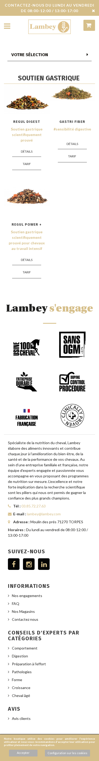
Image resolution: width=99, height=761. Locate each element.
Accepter (23, 752)
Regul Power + (27, 224)
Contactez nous (25, 619)
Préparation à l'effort (29, 664)
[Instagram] (29, 564)
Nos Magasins (23, 611)
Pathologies (22, 672)
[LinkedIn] (44, 564)
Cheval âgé (21, 695)
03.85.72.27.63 (33, 506)
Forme (17, 679)
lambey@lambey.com (44, 514)
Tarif (27, 164)
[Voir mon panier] (89, 25)
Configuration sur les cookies (67, 753)
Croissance (21, 687)
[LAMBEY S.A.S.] (49, 27)
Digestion (20, 656)
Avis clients (21, 718)
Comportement (24, 648)
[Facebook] (14, 564)
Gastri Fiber (72, 122)
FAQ (15, 603)
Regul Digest (26, 122)
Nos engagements (27, 595)
